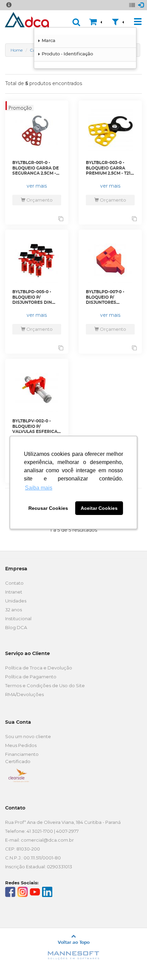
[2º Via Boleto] (132, 4)
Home (17, 50)
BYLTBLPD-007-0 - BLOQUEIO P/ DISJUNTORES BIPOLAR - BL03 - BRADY (105, 302)
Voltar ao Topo (74, 942)
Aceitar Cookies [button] (99, 508)
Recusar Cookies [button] (48, 508)
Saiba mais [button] (38, 488)
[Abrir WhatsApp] (130, 947)
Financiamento (22, 754)
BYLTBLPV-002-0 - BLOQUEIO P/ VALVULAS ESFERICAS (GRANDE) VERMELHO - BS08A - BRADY (36, 431)
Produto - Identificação (67, 54)
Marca (48, 41)
